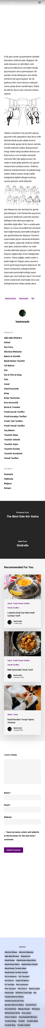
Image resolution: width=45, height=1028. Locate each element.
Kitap (6, 393)
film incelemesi (22, 985)
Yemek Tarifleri (11, 458)
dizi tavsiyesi (24, 976)
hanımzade (23, 298)
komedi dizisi (31, 1005)
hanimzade (22, 321)
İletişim (7, 488)
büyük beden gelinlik (30, 964)
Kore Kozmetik (11, 402)
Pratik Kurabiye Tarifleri (15, 416)
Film (6, 379)
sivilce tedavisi (11, 1017)
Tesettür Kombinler (13, 453)
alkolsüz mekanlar (26, 952)
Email (7, 805)
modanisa (36, 1009)
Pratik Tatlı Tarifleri (13, 421)
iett (33, 298)
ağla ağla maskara (12, 956)
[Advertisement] (22, 22)
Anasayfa (8, 474)
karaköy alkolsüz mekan (14, 1005)
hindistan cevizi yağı (24, 993)
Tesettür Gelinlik (12, 439)
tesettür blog (10, 1025)
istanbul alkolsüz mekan (14, 997)
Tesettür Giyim (11, 444)
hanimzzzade (10, 298)
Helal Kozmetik (11, 388)
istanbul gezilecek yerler (14, 1001)
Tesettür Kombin (12, 449)
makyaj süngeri (24, 1009)
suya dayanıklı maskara (28, 1017)
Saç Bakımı (9, 430)
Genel (7, 384)
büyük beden (10, 960)
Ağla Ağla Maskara (13, 338)
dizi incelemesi (11, 976)
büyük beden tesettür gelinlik (16, 972)
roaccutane (26, 1013)
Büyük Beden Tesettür (14, 361)
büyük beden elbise (12, 964)
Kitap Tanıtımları (12, 398)
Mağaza (8, 483)
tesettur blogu (10, 1021)
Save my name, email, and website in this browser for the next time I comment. (21, 836)
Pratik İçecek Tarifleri (14, 412)
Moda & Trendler (12, 407)
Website (8, 817)
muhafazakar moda (12, 1013)
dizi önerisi (9, 980)
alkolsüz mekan (11, 952)
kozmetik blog (10, 1009)
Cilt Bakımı (9, 365)
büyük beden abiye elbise (26, 960)
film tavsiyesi (10, 989)
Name (7, 793)
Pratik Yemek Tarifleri (14, 426)
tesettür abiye (32, 1021)
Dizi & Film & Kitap (13, 375)
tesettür (21, 1021)
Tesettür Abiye (11, 435)
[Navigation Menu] (39, 2)
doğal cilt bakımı (22, 980)
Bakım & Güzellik (12, 356)
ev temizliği (9, 985)
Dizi (6, 370)
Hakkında (8, 479)
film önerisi (22, 989)
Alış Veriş (8, 347)
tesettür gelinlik (23, 1025)
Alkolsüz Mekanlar (13, 351)
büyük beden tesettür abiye (15, 968)
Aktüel (7, 342)
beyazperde (25, 956)
